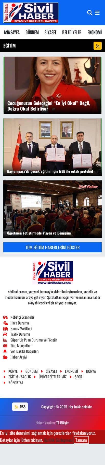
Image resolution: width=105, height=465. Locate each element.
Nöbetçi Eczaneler (22, 317)
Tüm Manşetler (20, 345)
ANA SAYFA (12, 32)
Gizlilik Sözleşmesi (58, 440)
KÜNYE (13, 371)
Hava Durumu (19, 323)
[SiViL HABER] (30, 12)
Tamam (81, 440)
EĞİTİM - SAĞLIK (19, 376)
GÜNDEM (31, 32)
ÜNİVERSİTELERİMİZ (53, 376)
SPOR (78, 376)
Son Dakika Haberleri (24, 351)
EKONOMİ (94, 32)
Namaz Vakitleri (21, 328)
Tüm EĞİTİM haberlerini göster (52, 247)
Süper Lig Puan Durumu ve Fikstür (33, 340)
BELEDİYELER (71, 32)
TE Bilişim (62, 422)
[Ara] (90, 12)
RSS (22, 406)
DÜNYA (91, 371)
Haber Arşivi (18, 357)
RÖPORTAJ (15, 382)
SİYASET (50, 32)
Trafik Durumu (20, 334)
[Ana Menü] (97, 12)
